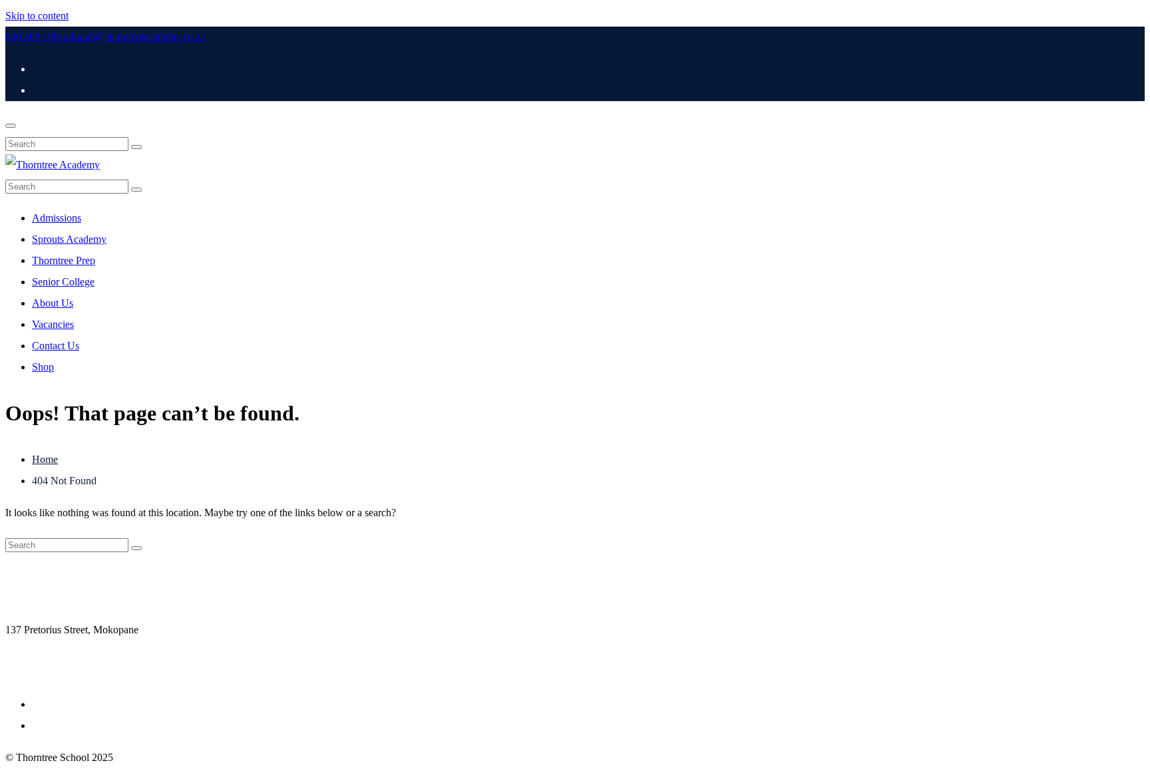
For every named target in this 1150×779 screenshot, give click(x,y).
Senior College (63, 281)
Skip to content (37, 15)
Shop (43, 367)
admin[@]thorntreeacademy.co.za (134, 37)
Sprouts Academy (69, 239)
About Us (52, 303)
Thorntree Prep (63, 260)
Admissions (56, 218)
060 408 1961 (34, 37)
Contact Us (55, 345)
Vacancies (53, 324)
